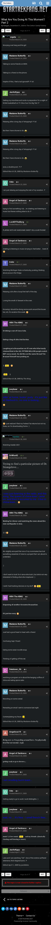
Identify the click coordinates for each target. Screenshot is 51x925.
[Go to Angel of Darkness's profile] (5, 201)
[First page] (2, 30)
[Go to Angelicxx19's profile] (5, 733)
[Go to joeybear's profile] (5, 390)
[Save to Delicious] (15, 909)
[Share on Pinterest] (27, 909)
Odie (11, 182)
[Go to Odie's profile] (5, 183)
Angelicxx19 (15, 732)
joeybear (13, 389)
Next (42, 30)
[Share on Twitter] (3, 909)
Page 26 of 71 (25, 31)
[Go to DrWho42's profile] (5, 456)
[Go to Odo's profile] (5, 792)
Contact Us (30, 916)
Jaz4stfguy (14, 92)
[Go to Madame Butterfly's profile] (5, 57)
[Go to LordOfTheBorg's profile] (5, 223)
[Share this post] (46, 40)
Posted (18, 40)
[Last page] (48, 30)
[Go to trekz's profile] (5, 263)
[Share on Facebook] (7, 909)
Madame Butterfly (17, 56)
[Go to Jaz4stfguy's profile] (5, 93)
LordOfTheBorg (16, 222)
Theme (19, 916)
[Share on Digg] (11, 909)
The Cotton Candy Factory (36, 26)
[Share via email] (23, 909)
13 (23, 455)
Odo (11, 791)
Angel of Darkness (17, 200)
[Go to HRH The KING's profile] (5, 323)
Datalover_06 (15, 669)
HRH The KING (16, 322)
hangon (6, 26)
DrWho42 (13, 455)
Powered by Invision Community (25, 921)
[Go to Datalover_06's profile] (5, 670)
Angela (12, 37)
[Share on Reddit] (19, 909)
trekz (11, 262)
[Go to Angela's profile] (6, 37)
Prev (8, 30)
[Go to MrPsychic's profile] (7, 436)
